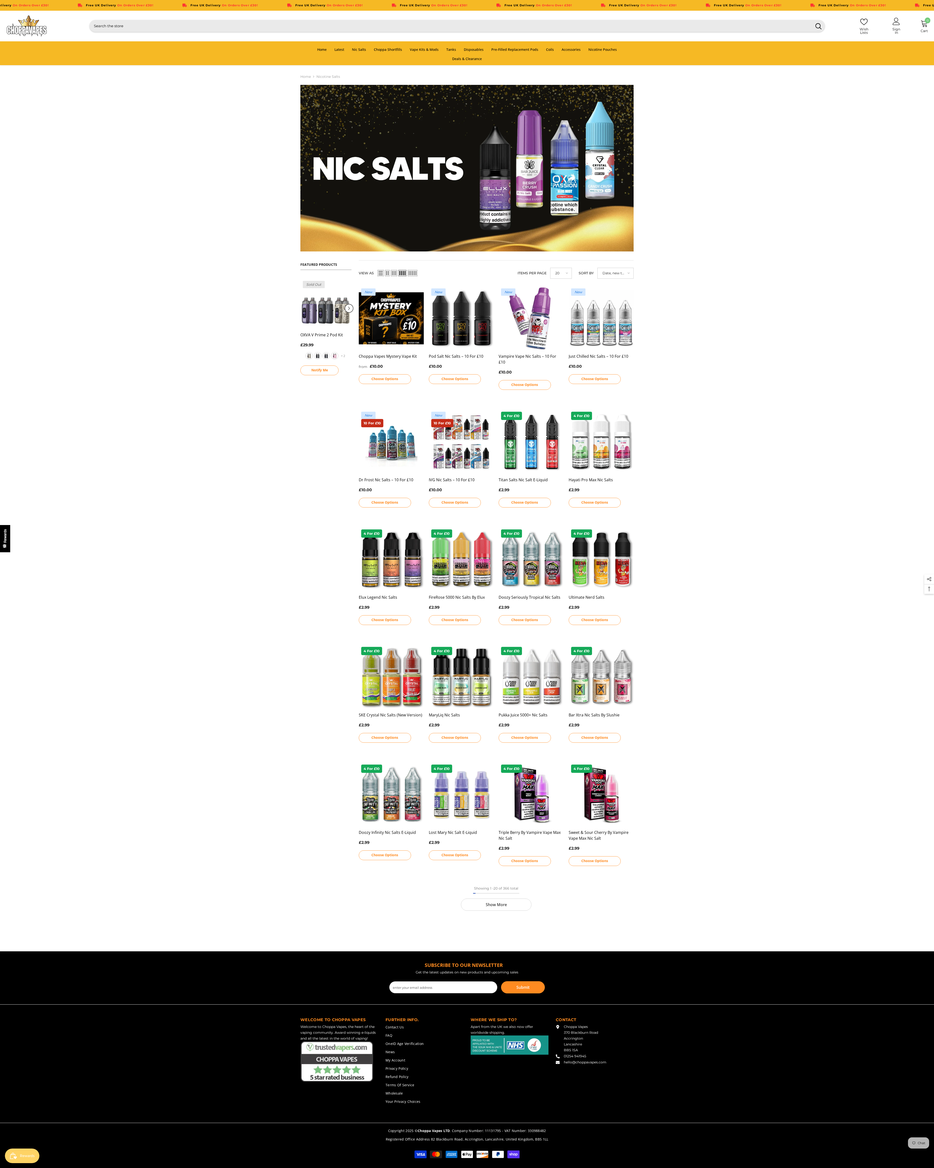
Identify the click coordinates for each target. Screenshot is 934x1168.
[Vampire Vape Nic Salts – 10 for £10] (531, 318)
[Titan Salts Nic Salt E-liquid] (531, 441)
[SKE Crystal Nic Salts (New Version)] (391, 677)
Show (5, 538)
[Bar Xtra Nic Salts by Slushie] (601, 677)
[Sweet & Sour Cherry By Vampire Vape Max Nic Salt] (601, 794)
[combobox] (451, 26)
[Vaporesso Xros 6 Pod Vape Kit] (325, 304)
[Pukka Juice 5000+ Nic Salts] (531, 677)
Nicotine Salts (328, 76)
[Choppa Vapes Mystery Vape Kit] (391, 318)
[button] (302, 305)
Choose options (319, 363)
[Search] (457, 26)
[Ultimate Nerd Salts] (601, 559)
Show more (496, 904)
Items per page (532, 273)
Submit (523, 987)
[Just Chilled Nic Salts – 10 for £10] (601, 318)
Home (305, 76)
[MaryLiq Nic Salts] (461, 677)
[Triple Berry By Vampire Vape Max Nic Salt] (531, 794)
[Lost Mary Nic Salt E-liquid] (461, 794)
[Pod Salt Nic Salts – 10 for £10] (461, 318)
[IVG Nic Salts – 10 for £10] (461, 441)
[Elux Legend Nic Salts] (391, 559)
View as (366, 273)
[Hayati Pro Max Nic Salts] (601, 441)
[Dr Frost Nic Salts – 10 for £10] (391, 441)
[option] (325, 325)
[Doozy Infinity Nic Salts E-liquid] (391, 794)
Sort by (586, 273)
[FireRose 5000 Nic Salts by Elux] (461, 559)
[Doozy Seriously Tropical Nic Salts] (531, 559)
